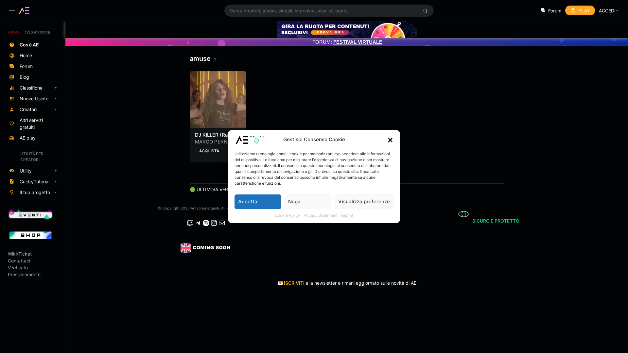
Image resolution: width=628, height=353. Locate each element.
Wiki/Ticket (20, 254)
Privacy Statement (321, 214)
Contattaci (19, 260)
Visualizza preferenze (364, 201)
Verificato (18, 267)
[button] (390, 139)
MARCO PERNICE (215, 142)
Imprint (347, 214)
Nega (294, 201)
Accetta (247, 201)
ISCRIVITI (294, 283)
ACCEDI (607, 10)
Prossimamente (24, 274)
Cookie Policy (287, 214)
